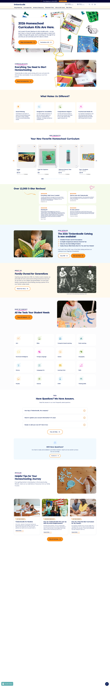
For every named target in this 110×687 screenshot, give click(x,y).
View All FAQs (54, 432)
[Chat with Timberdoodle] (107, 684)
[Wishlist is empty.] (92, 4)
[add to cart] (34, 146)
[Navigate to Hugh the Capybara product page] (48, 156)
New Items (69, 7)
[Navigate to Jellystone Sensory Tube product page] (68, 156)
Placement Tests (49, 7)
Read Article (18, 530)
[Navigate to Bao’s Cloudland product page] (89, 156)
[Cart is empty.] (95, 4)
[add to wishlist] (19, 146)
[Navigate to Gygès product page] (27, 156)
